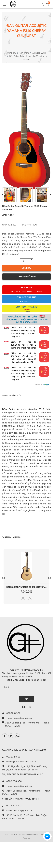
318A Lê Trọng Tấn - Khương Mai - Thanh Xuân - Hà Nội (26, 792)
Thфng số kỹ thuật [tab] (28, 225)
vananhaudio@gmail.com (19, 717)
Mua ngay (26, 268)
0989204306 (13, 713)
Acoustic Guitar (39, 53)
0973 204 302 (14, 805)
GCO (38, 835)
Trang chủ (11, 53)
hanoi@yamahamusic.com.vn (21, 761)
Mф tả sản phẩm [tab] (9, 225)
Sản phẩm (24, 53)
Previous (3, 578)
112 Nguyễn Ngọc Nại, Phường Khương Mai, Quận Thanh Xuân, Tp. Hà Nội (24, 768)
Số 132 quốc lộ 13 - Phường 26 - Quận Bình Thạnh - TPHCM (24, 817)
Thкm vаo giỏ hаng (27, 276)
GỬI (26, 699)
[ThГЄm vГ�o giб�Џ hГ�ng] (30, 598)
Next (49, 578)
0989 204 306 (14, 781)
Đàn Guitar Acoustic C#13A (26, 587)
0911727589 (13, 756)
